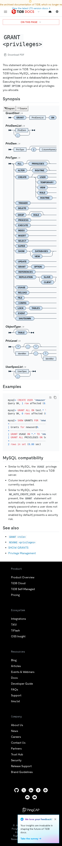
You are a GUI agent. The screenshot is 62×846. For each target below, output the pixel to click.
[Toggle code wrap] (50, 397)
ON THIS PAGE (29, 22)
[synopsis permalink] (23, 99)
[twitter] (23, 790)
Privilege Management (22, 553)
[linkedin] (31, 790)
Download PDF (16, 54)
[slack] (45, 790)
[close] (55, 819)
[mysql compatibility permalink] (46, 458)
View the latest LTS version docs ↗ (31, 8)
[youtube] (34, 797)
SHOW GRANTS (18, 547)
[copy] (55, 397)
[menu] (5, 11)
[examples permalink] (24, 387)
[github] (16, 790)
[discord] (27, 797)
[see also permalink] (22, 528)
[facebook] (38, 790)
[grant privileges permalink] (46, 44)
